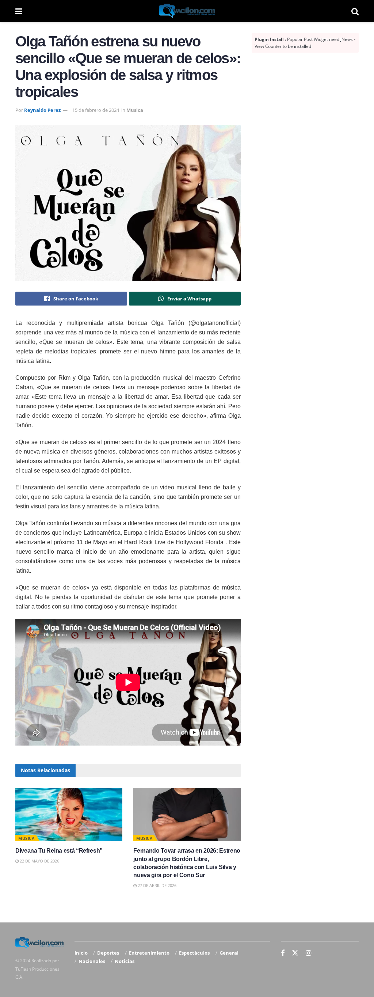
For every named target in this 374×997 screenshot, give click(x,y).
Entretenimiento (149, 952)
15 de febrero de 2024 (95, 110)
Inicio (81, 952)
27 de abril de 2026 (156, 885)
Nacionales (92, 961)
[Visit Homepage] (187, 11)
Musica (134, 110)
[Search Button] (355, 11)
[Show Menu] (18, 11)
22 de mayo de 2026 (39, 861)
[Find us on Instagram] (308, 953)
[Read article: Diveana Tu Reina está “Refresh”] (68, 815)
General (229, 952)
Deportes (108, 952)
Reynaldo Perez (42, 110)
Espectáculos (194, 952)
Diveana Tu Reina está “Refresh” (59, 851)
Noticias (124, 961)
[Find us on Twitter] (295, 953)
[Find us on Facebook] (283, 953)
